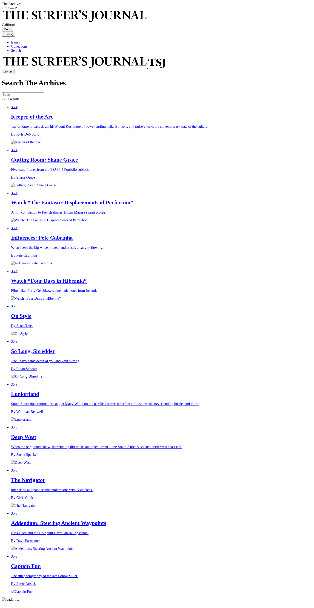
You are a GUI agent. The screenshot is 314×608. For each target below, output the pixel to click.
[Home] (84, 67)
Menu (7, 29)
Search (16, 50)
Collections (19, 46)
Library (8, 71)
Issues (15, 42)
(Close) (8, 34)
